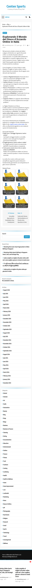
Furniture (5, 465)
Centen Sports (16, 6)
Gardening (6, 472)
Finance (5, 454)
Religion (5, 518)
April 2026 (6, 304)
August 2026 (6, 290)
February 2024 (7, 376)
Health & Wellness (8, 479)
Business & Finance (8, 429)
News (4, 500)
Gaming (5, 468)
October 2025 (6, 326)
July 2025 (5, 336)
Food (4, 461)
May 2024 (5, 365)
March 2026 (6, 308)
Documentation (7, 440)
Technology (6, 532)
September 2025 (7, 329)
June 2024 (5, 361)
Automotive (6, 407)
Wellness (5, 543)
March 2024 (6, 372)
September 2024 (7, 351)
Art (4, 400)
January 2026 (6, 315)
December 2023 (7, 383)
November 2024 (7, 343)
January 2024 (6, 379)
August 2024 (6, 354)
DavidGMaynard (8, 45)
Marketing (6, 497)
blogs (4, 418)
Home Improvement (8, 486)
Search (4, 234)
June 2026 (5, 297)
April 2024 (6, 368)
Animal (5, 393)
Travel (4, 536)
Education (5, 443)
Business (5, 425)
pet (4, 507)
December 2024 (7, 340)
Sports (5, 529)
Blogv (4, 422)
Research (5, 522)
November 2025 (7, 322)
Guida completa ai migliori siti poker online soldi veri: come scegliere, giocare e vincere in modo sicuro (22, 572)
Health (5, 475)
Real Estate (6, 515)
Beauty (5, 411)
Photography (6, 511)
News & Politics (7, 504)
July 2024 (5, 358)
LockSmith (6, 493)
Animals (5, 397)
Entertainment (7, 447)
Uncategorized (7, 540)
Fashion (5, 450)
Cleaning (5, 432)
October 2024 (6, 347)
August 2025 (6, 333)
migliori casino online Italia (17, 124)
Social (4, 525)
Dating (5, 436)
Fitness (5, 457)
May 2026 (5, 301)
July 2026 (5, 293)
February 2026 (7, 311)
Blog (4, 33)
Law (4, 490)
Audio (4, 404)
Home (4, 482)
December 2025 (7, 318)
